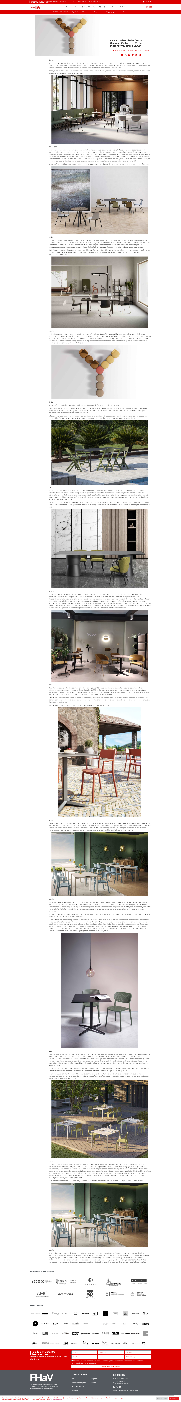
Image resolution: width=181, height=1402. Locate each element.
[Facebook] (144, 2)
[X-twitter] (146, 2)
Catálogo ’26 (86, 7)
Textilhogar (95, 12)
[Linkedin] (151, 2)
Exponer (69, 7)
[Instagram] (148, 2)
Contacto (123, 7)
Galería (106, 7)
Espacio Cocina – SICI (78, 12)
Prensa (114, 7)
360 (110, 12)
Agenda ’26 (97, 7)
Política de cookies (56, 1399)
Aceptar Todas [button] (174, 1398)
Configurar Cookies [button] (162, 1398)
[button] (122, 54)
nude (122, 12)
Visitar (77, 7)
